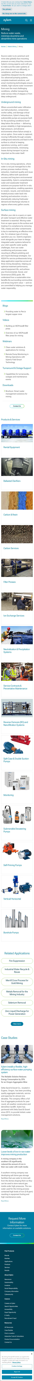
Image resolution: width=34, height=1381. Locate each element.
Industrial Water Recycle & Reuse (17, 970)
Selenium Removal (17, 1002)
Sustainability (9, 1282)
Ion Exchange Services (13, 615)
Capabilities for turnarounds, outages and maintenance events (17, 377)
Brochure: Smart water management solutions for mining (16, 394)
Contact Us (8, 1342)
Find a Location (9, 1333)
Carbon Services (11, 548)
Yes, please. (7, 9)
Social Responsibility (11, 1288)
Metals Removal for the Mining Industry (17, 993)
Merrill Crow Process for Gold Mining (17, 982)
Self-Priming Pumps (12, 865)
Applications (8, 1261)
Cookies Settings (17, 1366)
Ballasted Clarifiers (11, 481)
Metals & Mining (12, 46)
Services (7, 1267)
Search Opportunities (11, 1306)
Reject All (17, 1372)
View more (17, 1024)
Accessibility (8, 1309)
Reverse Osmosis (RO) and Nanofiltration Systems (15, 723)
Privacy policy (16, 1362)
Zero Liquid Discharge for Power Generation (17, 1012)
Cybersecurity (9, 1294)
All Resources (9, 1327)
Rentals (7, 1270)
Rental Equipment (11, 447)
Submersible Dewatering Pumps (14, 830)
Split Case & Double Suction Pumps (16, 760)
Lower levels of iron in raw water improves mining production (15, 1153)
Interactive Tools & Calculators (14, 1336)
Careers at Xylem (10, 1303)
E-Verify (7, 1315)
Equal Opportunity (10, 1312)
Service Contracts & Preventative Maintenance (15, 687)
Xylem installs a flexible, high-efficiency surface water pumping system (16, 1069)
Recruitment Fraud (10, 1318)
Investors (7, 1285)
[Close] (32, 1354)
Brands (7, 1255)
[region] (17, 1366)
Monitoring (8, 795)
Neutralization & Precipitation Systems (16, 650)
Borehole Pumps (11, 932)
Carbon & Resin (10, 514)
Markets (3, 46)
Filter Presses (9, 582)
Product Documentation (12, 1339)
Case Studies (9, 1330)
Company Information (12, 1291)
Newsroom (8, 1279)
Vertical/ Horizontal (12, 899)
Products (7, 1264)
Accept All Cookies (17, 1377)
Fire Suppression (17, 961)
